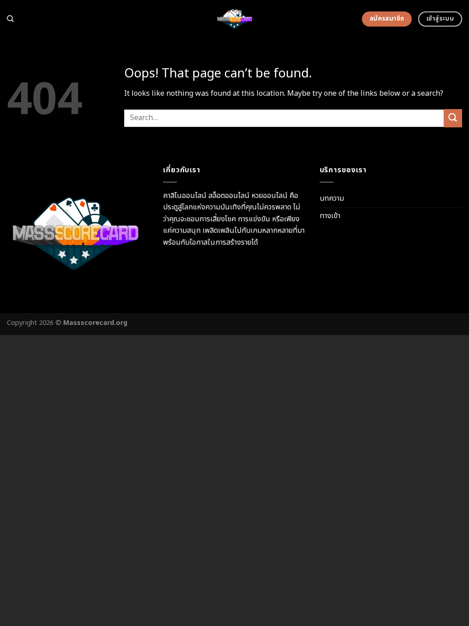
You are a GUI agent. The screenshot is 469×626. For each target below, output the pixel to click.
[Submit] (453, 118)
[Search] (10, 18)
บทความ (332, 198)
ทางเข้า (330, 215)
